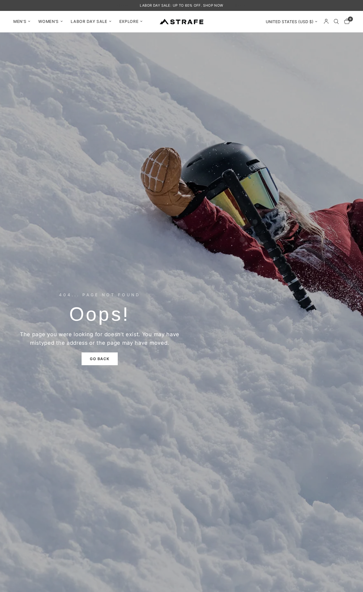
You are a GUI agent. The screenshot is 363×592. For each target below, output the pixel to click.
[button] (100, 358)
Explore (129, 21)
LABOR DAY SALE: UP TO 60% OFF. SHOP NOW (181, 5)
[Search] (336, 21)
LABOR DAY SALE (89, 21)
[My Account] (326, 21)
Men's (19, 21)
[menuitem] (23, 21)
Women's (48, 21)
